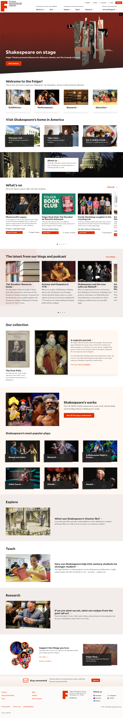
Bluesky (98, 701)
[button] (18, 101)
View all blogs (110, 257)
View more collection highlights (80, 365)
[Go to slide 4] (64, 244)
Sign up (95, 680)
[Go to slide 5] (66, 244)
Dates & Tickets (12, 232)
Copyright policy (28, 706)
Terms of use (17, 706)
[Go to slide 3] (61, 244)
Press (3, 698)
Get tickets (14, 63)
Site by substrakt (6, 713)
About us (4, 692)
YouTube (98, 698)
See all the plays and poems (79, 415)
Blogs (33, 692)
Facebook (98, 695)
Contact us (73, 698)
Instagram (113, 695)
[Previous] (111, 193)
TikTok (112, 698)
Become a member (45, 661)
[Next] (115, 193)
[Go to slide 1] (57, 244)
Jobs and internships (7, 695)
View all (111, 187)
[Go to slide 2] (59, 244)
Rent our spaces (37, 698)
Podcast (34, 695)
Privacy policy (5, 706)
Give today (42, 657)
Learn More (46, 232)
